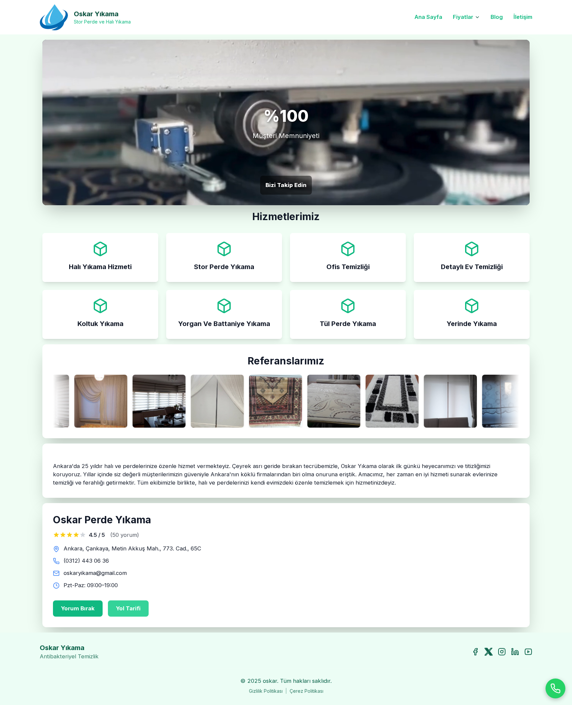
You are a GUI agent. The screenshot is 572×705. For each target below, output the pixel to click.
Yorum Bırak (78, 608)
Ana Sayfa (428, 17)
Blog (497, 17)
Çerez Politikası (306, 691)
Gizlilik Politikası (266, 691)
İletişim (522, 17)
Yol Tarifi (128, 608)
